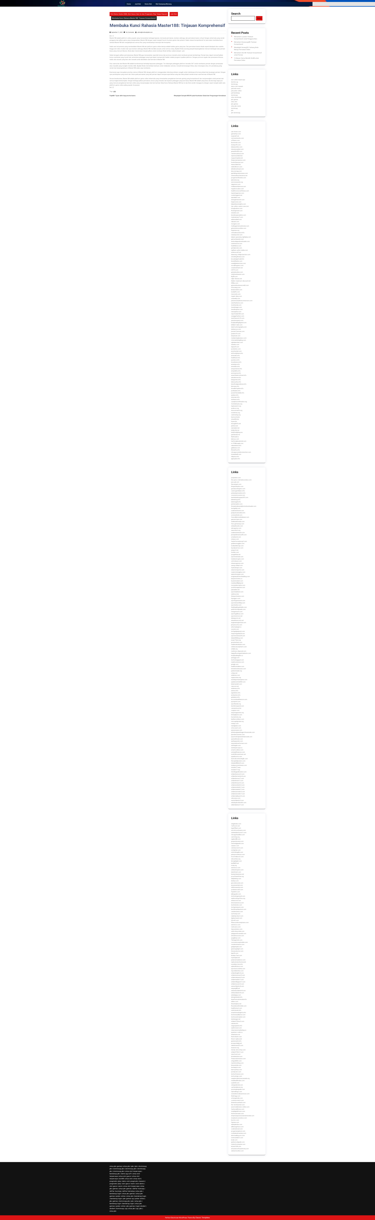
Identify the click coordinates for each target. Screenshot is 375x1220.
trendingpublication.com (238, 772)
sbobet (112, 1208)
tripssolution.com (236, 929)
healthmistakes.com (237, 666)
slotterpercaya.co (236, 748)
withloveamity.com (237, 887)
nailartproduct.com (237, 916)
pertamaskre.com (236, 504)
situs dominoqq (236, 97)
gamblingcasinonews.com (239, 173)
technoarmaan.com (237, 1113)
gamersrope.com (236, 519)
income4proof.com (237, 857)
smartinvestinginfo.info (238, 1012)
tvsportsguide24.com (238, 633)
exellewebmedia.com (238, 521)
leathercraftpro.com (237, 719)
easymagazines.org (237, 712)
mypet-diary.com (236, 296)
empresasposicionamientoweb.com (242, 1116)
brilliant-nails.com (236, 325)
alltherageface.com (237, 1127)
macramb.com (236, 294)
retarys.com (235, 539)
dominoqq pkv (118, 1169)
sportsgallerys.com (237, 614)
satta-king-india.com (237, 931)
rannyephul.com (236, 312)
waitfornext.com (236, 1028)
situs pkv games (116, 1166)
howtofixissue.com (237, 162)
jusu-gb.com (235, 482)
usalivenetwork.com (237, 510)
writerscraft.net (236, 252)
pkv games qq (128, 1199)
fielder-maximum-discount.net (240, 281)
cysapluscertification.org (239, 402)
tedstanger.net (235, 1019)
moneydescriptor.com (238, 585)
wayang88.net (235, 988)
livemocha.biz (235, 417)
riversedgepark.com (237, 843)
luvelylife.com (235, 292)
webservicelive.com (237, 1151)
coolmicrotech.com (237, 1100)
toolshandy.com (236, 305)
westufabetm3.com (237, 800)
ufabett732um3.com (237, 1021)
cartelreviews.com (237, 911)
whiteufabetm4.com (237, 993)
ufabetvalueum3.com (238, 977)
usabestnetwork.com (238, 532)
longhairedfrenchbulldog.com (240, 576)
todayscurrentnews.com (239, 765)
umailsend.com (236, 537)
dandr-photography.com (239, 327)
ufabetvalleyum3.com (238, 796)
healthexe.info (235, 358)
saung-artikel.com (237, 565)
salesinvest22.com (237, 1045)
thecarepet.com (236, 484)
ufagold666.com (236, 1061)
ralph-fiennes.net (236, 279)
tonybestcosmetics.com (239, 1118)
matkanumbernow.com (238, 186)
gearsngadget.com (237, 949)
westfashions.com (237, 303)
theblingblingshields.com (239, 607)
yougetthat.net (235, 554)
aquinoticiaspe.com (237, 574)
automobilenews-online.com (240, 1107)
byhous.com (235, 439)
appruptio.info (235, 459)
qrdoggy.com (235, 658)
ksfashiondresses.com (238, 669)
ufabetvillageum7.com (238, 982)
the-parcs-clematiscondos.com (241, 480)
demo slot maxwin (237, 86)
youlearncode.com (237, 889)
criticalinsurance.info (237, 233)
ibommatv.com (236, 142)
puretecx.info (235, 360)
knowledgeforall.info (237, 259)
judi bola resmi (235, 88)
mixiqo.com (235, 723)
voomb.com (235, 629)
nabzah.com (235, 221)
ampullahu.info (236, 371)
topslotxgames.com (237, 193)
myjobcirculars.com (237, 189)
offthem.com (235, 140)
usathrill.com (235, 1083)
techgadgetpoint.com (238, 631)
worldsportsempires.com (239, 679)
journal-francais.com (238, 331)
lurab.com (234, 1140)
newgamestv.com (236, 611)
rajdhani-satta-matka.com (239, 250)
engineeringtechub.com (238, 622)
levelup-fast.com (236, 955)
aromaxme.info (236, 373)
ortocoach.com (236, 728)
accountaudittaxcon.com (239, 699)
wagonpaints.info (236, 1026)
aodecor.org (235, 408)
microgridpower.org (237, 721)
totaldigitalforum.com (238, 1111)
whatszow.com (236, 900)
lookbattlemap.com (237, 546)
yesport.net (234, 550)
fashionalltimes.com (237, 1109)
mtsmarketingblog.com (238, 340)
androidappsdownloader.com (240, 241)
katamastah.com (236, 684)
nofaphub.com (236, 850)
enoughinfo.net (236, 423)
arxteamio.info (235, 695)
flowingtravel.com (236, 211)
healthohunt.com (236, 1008)
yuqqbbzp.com (236, 938)
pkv (232, 110)
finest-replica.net (236, 1039)
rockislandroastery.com (238, 1133)
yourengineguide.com (238, 1089)
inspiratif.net (235, 136)
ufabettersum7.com (237, 778)
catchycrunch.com (237, 848)
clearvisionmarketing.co (238, 1030)
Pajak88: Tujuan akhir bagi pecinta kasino (123, 96)
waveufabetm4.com (237, 986)
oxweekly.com (235, 298)
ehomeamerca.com (237, 903)
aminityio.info (235, 364)
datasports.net (236, 618)
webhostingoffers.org (238, 898)
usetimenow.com (236, 243)
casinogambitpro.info (238, 491)
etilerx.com (234, 1001)
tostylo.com (235, 552)
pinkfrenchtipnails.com (238, 609)
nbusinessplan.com (237, 149)
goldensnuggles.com (237, 543)
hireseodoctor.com (237, 951)
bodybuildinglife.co (237, 655)
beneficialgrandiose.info (238, 384)
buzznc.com (235, 1120)
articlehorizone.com (237, 936)
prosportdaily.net (236, 1043)
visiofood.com (235, 1054)
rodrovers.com (236, 927)
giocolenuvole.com (237, 883)
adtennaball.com (236, 219)
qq (126, 1208)
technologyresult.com (238, 896)
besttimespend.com (237, 706)
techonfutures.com (237, 1074)
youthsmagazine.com (238, 587)
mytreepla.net (235, 957)
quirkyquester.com (237, 741)
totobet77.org (235, 770)
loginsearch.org (236, 406)
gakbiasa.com (235, 448)
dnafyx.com (235, 881)
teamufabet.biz (236, 164)
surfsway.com (235, 914)
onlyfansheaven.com (238, 274)
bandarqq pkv (115, 1174)
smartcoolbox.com (237, 750)
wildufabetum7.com (237, 805)
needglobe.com (236, 726)
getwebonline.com (237, 272)
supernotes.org (236, 677)
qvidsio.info (234, 395)
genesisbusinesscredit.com (240, 285)
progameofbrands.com (238, 178)
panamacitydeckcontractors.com (241, 301)
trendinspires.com (237, 309)
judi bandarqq (235, 93)
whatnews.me (235, 1034)
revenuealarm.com (237, 1138)
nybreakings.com (236, 1091)
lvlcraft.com (235, 920)
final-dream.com (236, 1037)
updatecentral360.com (238, 682)
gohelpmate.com (236, 248)
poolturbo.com (236, 349)
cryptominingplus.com (238, 572)
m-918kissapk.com (237, 443)
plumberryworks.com (238, 734)
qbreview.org (235, 180)
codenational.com (237, 1129)
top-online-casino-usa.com (240, 206)
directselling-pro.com (238, 1135)
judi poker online (236, 91)
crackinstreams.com (237, 944)
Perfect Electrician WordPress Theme (179, 1218)
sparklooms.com (236, 756)
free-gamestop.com (237, 524)
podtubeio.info (235, 391)
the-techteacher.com (238, 1105)
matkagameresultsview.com (240, 226)
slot (114, 91)
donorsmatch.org (236, 410)
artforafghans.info (237, 353)
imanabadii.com (236, 454)
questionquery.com (237, 320)
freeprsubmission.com (238, 1058)
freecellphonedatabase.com (240, 517)
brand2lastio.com (236, 261)
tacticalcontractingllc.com (239, 759)
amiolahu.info (235, 366)
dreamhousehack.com (238, 1102)
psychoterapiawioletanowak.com (241, 737)
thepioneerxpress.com (238, 160)
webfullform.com (236, 167)
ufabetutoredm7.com (238, 794)
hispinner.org (235, 230)
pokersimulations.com (238, 960)
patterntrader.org (236, 671)
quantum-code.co (237, 1032)
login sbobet (141, 1206)
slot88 (121, 1179)
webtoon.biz (235, 594)
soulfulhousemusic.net (238, 754)
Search (236, 13)
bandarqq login (115, 1194)
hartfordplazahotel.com (238, 441)
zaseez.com (235, 846)
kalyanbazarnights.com (238, 204)
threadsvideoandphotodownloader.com (243, 506)
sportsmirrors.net (236, 616)
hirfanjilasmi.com (236, 715)
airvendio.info (235, 355)
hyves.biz (234, 421)
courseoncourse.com (238, 495)
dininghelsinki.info (236, 997)
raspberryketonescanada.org (240, 1078)
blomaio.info (235, 386)
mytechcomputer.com (238, 1144)
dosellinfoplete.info (237, 388)
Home (129, 4)
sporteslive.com (236, 605)
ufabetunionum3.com (238, 975)
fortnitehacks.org (236, 404)
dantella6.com (235, 197)
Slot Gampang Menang (163, 4)
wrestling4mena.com (238, 257)
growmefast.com (236, 642)
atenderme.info (236, 377)
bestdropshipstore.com (238, 909)
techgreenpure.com (237, 907)
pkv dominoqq (235, 113)
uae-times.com (236, 132)
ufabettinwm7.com (237, 780)
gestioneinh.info (236, 1041)
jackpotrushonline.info (238, 513)
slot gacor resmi (128, 1184)
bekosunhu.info (236, 382)
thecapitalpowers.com (238, 761)
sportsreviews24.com (238, 636)
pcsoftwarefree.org (237, 876)
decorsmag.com (236, 171)
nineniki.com (235, 213)
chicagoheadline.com (238, 835)
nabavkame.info (236, 445)
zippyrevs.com (235, 184)
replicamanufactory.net (238, 962)
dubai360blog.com (237, 638)
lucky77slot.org (236, 640)
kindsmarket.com (236, 290)
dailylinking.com (236, 878)
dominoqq (234, 84)
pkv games (234, 99)
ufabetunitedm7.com (238, 787)
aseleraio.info (235, 688)
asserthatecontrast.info (238, 375)
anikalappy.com (236, 995)
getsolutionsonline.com (238, 228)
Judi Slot (138, 4)
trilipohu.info (235, 456)
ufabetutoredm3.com (238, 792)
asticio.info (234, 691)
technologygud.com (237, 660)
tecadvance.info (236, 362)
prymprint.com (235, 701)
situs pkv (126, 1166)
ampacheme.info (236, 369)
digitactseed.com (236, 918)
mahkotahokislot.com (238, 644)
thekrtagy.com (235, 1096)
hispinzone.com (236, 202)
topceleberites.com (237, 971)
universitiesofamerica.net (239, 175)
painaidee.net (235, 590)
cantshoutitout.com (237, 153)
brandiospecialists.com (238, 215)
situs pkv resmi (236, 106)
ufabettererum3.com (237, 774)
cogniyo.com (235, 710)
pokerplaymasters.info (238, 493)
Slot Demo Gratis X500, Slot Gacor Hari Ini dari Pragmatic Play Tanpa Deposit (139, 14)
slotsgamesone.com (237, 200)
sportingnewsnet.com (238, 600)
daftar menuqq (138, 1189)
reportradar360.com (237, 314)
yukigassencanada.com (238, 933)
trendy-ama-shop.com (238, 1050)
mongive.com (235, 224)
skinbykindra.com (236, 1124)
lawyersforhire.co (236, 579)
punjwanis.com (236, 478)
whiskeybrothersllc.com (238, 802)
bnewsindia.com (236, 1065)
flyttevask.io (235, 437)
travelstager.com (236, 307)
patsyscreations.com (238, 854)
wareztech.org (235, 530)
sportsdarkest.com (237, 592)
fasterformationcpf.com (239, 541)
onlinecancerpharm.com (239, 647)
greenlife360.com (236, 151)
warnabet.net (235, 428)
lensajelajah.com (236, 861)
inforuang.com (236, 287)
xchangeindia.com (237, 1098)
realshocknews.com (237, 662)
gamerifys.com (236, 134)
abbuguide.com (236, 894)
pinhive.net (234, 426)
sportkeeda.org (236, 704)
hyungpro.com (235, 598)
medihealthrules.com (238, 1080)
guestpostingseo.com (238, 489)
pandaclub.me (235, 434)
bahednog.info (235, 499)
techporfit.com (236, 145)
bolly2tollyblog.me (237, 432)
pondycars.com (236, 1072)
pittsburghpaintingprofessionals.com (243, 732)
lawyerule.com (235, 336)
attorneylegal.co (236, 627)
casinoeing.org (236, 415)
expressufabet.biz (237, 156)
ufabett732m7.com (237, 1052)
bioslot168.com (236, 1146)
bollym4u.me (235, 430)
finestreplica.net (236, 1004)
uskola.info (234, 1023)
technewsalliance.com (238, 1015)
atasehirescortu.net (237, 620)
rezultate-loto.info (237, 964)
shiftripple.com (236, 745)
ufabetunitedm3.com (238, 785)
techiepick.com (236, 1067)
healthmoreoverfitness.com (240, 191)
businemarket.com (237, 581)
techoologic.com (236, 1076)
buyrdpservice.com (237, 548)
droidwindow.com (236, 1056)
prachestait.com (236, 351)
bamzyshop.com (236, 1070)
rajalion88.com (236, 839)
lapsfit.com (234, 953)
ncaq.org (234, 865)
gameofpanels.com (237, 239)
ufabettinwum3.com (237, 783)
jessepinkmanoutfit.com (239, 535)
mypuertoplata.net (237, 158)
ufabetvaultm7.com (237, 979)
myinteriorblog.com (237, 1063)
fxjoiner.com (235, 1122)
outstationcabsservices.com (240, 1094)
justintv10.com (236, 333)
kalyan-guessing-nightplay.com (241, 237)
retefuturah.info (236, 1010)
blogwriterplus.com (237, 486)
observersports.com (237, 570)
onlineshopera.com (237, 870)
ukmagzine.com (236, 528)
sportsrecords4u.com (238, 969)
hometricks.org (236, 717)
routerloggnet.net (236, 195)
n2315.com (234, 270)
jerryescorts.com (236, 625)
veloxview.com (235, 798)
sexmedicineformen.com (239, 743)
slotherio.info (235, 399)
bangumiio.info (236, 380)
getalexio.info (235, 697)
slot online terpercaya (238, 80)
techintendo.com (236, 905)
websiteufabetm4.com (238, 990)
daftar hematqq (128, 1191)
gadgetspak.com (236, 947)
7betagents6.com (236, 940)
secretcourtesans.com (238, 830)
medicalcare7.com (237, 217)
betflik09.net (235, 863)
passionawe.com (236, 730)
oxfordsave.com (236, 561)
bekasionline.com (236, 147)
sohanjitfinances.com (238, 752)
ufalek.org (234, 649)
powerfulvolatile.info (237, 393)
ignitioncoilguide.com (238, 1142)
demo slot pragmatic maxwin (133, 1181)
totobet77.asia (235, 767)
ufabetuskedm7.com (237, 789)
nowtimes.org (235, 413)
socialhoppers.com (237, 265)
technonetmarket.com (238, 1017)
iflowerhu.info (235, 450)
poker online (120, 1196)
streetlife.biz (235, 419)
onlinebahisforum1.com (238, 832)
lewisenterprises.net (237, 874)
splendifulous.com (237, 966)
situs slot (234, 102)
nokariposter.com (236, 235)
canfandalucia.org (237, 1087)
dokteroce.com (236, 329)
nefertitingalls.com (237, 852)
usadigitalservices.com (238, 263)
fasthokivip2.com (236, 568)
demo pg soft (126, 1174)
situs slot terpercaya (133, 1171)
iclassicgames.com (237, 563)
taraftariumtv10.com (237, 318)
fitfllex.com (234, 283)
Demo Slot (148, 4)
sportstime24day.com (238, 603)
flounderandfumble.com (238, 1006)
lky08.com (234, 276)
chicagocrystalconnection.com (241, 452)
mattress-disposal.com (238, 651)
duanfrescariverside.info (239, 999)
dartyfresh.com (236, 872)
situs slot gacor (125, 1176)
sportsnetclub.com (237, 557)
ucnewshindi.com (236, 515)
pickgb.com (234, 664)
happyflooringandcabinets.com (241, 653)
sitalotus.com (235, 675)
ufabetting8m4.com (237, 973)
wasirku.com (235, 344)
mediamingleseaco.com (238, 338)
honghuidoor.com (236, 208)
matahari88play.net (237, 583)
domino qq (234, 82)
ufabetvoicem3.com (237, 984)
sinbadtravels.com (237, 526)
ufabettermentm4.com (238, 776)
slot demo (140, 1184)
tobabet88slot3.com (237, 763)
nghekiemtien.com (237, 342)
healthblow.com (236, 246)
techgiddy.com (235, 508)
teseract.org (235, 1048)
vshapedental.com (237, 1085)
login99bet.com (236, 828)
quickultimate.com (237, 739)
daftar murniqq (115, 1191)
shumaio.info (235, 397)
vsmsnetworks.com (237, 138)
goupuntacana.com (237, 841)
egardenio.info (235, 693)
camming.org (235, 837)
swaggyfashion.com (237, 316)
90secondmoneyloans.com (240, 922)
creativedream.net (237, 268)
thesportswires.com (237, 596)
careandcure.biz (236, 708)
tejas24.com (235, 347)
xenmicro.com (235, 868)
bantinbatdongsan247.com (239, 497)
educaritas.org (235, 859)
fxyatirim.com (235, 892)
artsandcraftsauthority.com (240, 1149)
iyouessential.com (237, 885)
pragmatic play (115, 1181)
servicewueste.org (237, 182)
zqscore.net (235, 686)
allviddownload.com (237, 169)
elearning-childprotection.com (240, 254)
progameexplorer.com (238, 1131)
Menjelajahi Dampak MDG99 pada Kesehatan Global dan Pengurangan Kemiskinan (200, 96)
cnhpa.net (234, 673)
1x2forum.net (235, 826)
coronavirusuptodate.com (239, 942)
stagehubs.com (236, 824)
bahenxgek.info (236, 502)
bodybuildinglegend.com (238, 322)
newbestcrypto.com (237, 559)
